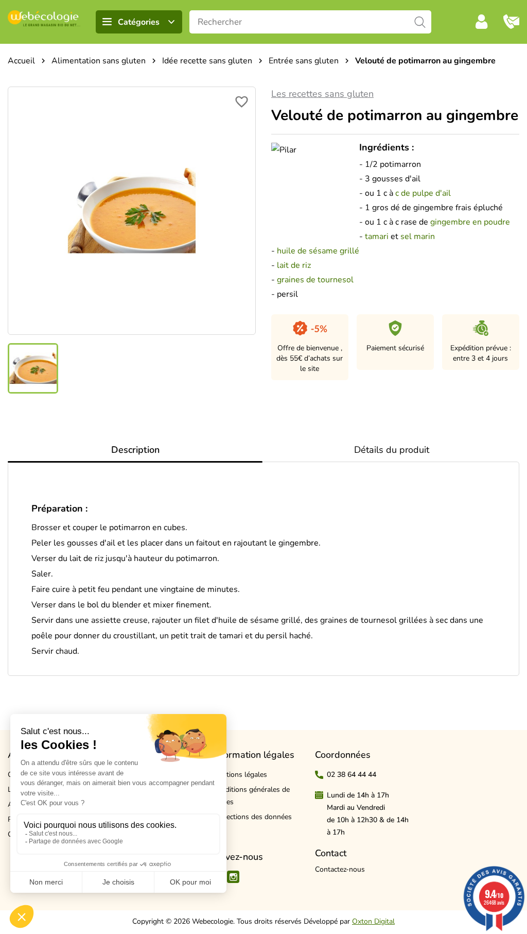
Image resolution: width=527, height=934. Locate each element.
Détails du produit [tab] (391, 450)
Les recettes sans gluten (322, 94)
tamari (377, 236)
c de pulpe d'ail (422, 193)
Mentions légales (240, 774)
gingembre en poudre (470, 222)
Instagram (233, 877)
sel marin (418, 236)
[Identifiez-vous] (482, 21)
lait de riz (295, 265)
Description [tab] (135, 450)
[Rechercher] (419, 21)
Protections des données (252, 817)
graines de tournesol (315, 279)
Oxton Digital (373, 921)
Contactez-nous (340, 869)
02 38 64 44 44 (351, 774)
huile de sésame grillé (318, 251)
